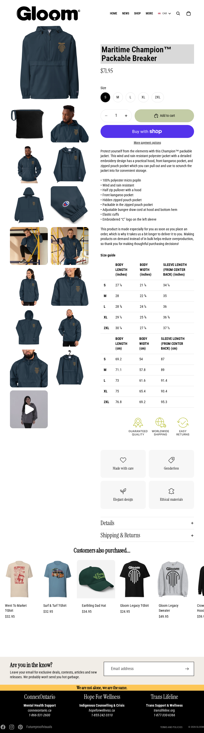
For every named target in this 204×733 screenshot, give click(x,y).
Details (107, 523)
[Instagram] (12, 727)
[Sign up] (187, 668)
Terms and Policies (171, 727)
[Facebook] (3, 727)
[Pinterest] (20, 727)
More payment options (147, 142)
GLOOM (200, 727)
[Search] (178, 13)
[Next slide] (188, 591)
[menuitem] (149, 13)
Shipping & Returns (120, 535)
